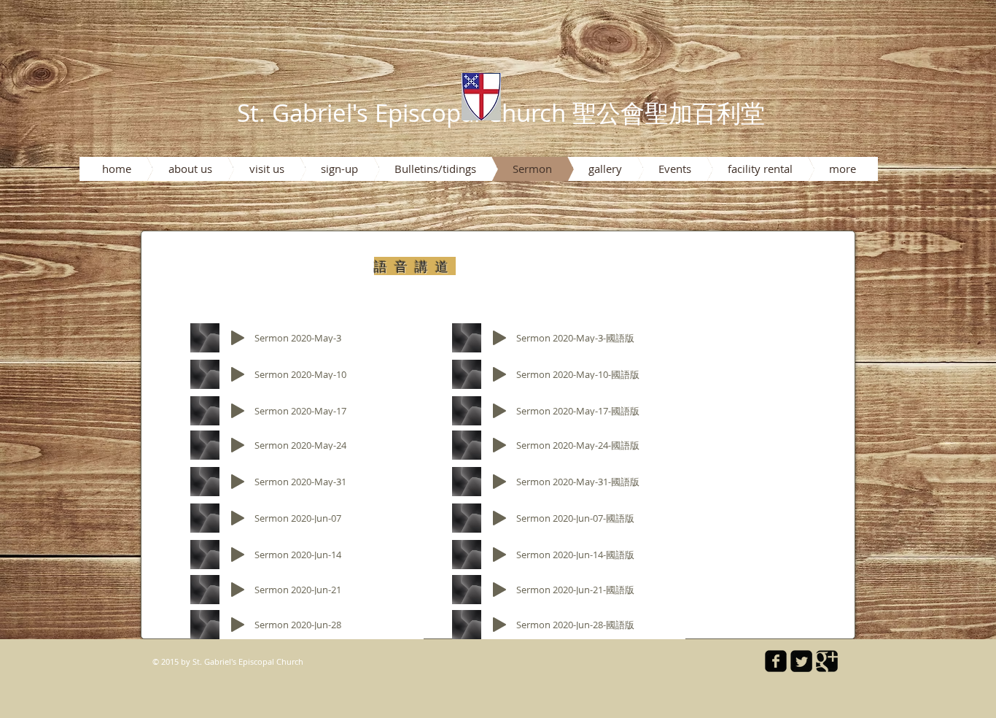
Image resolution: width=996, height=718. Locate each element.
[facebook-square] (776, 661)
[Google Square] (827, 661)
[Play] (237, 338)
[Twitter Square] (801, 661)
